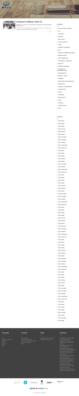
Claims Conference (63, 42)
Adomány (60, 36)
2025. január (61, 161)
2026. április (61, 126)
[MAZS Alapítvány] (6, 1)
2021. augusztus (62, 269)
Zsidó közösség (19, 25)
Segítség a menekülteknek (64, 86)
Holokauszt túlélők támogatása (44, 24)
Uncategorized (61, 97)
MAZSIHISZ (60, 78)
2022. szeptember (62, 234)
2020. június (61, 304)
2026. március (61, 129)
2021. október (61, 264)
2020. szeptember (62, 296)
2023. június (61, 210)
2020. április (61, 309)
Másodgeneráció (62, 73)
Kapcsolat (67, 4)
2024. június (61, 177)
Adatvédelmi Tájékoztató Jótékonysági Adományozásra (66, 354)
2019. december (62, 318)
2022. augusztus (62, 237)
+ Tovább (49, 31)
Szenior (60, 92)
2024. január (61, 191)
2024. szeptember (62, 169)
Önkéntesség (61, 84)
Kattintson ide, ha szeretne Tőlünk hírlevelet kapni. (47, 338)
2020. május (61, 307)
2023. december (62, 193)
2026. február (61, 131)
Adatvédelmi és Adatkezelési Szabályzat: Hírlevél (67, 338)
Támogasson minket (57, 4)
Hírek (59, 50)
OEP (3, 342)
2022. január (61, 255)
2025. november (62, 139)
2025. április (61, 156)
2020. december (62, 288)
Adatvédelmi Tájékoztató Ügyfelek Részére (66, 346)
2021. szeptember (62, 266)
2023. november (62, 196)
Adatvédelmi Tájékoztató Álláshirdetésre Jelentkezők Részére (67, 342)
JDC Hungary (24, 338)
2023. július (61, 207)
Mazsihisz (4, 341)
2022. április (61, 247)
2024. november (62, 164)
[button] (74, 3)
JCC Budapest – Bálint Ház (65, 60)
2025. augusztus (62, 147)
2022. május (61, 245)
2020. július (61, 301)
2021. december (62, 258)
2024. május (61, 180)
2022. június (61, 242)
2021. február (61, 282)
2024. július (61, 174)
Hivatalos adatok (29, 4)
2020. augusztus (62, 299)
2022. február (61, 253)
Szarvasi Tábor (62, 89)
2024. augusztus (62, 172)
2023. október (61, 199)
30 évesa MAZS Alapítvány (65, 28)
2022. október (61, 231)
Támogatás (61, 94)
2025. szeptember (62, 145)
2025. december (62, 137)
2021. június (61, 272)
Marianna (26, 24)
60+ (59, 31)
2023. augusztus (62, 204)
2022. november (62, 228)
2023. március (61, 218)
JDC (3, 338)
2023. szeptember (62, 201)
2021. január (61, 285)
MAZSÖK (4, 344)
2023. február (61, 220)
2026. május (61, 123)
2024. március (61, 185)
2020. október (61, 293)
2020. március (61, 312)
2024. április (61, 183)
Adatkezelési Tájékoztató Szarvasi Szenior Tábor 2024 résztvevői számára (67, 366)
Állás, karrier (61, 39)
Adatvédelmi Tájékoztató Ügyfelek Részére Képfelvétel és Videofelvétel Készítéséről (68, 350)
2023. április (61, 215)
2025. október (61, 142)
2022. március (61, 250)
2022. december (62, 226)
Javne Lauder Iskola (26, 339)
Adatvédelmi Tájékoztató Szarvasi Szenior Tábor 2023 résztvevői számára (67, 361)
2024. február (61, 188)
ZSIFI (59, 108)
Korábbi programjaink (42, 4)
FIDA (22, 344)
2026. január (61, 134)
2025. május (61, 153)
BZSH (3, 345)
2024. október (61, 166)
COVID (59, 44)
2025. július (61, 150)
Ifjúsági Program (62, 55)
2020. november (62, 291)
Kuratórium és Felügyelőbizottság (62, 69)
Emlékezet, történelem (64, 47)
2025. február (61, 158)
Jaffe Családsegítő (63, 58)
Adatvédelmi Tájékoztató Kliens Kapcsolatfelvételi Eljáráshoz (67, 357)
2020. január (61, 315)
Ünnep (59, 100)
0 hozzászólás (33, 24)
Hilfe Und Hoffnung (26, 342)
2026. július (61, 120)
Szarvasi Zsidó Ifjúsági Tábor (28, 341)
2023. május (61, 212)
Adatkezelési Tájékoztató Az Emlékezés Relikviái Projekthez (67, 369)
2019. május (61, 320)
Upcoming (60, 102)
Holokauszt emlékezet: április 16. (29, 22)
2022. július (61, 239)
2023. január (61, 223)
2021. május (61, 274)
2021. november (62, 261)
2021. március (61, 280)
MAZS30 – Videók (62, 75)
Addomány (61, 33)
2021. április (61, 277)
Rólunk (19, 4)
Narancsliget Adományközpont (66, 81)
